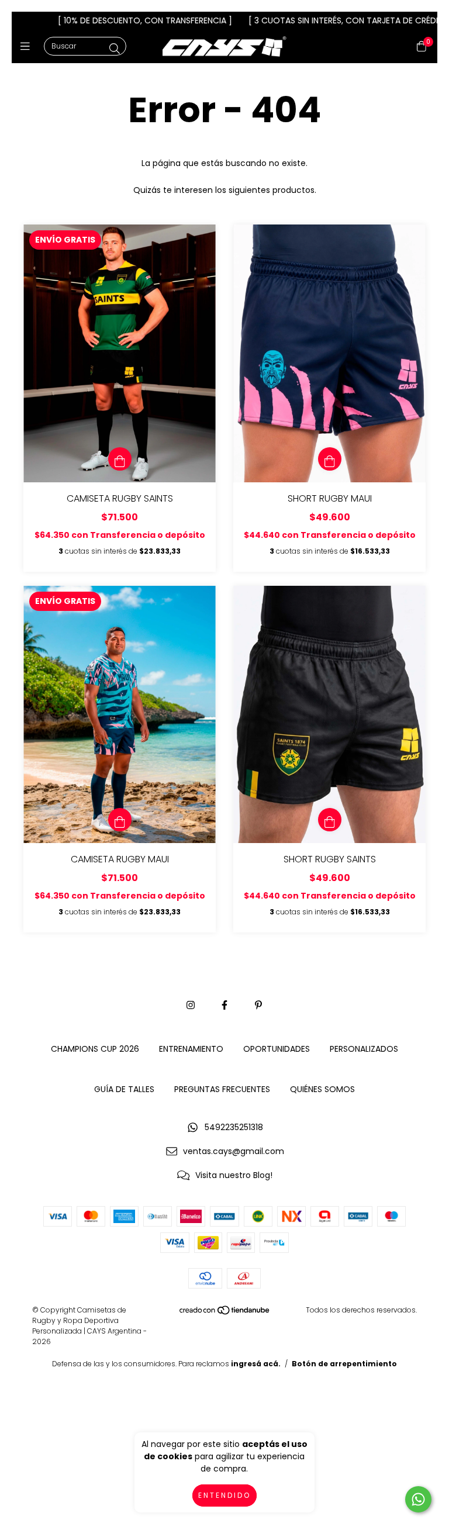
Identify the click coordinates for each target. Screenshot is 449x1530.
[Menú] (28, 46)
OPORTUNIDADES (276, 1049)
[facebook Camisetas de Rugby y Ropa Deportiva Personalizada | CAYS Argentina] (224, 1005)
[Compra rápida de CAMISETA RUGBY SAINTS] (120, 459)
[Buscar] (114, 48)
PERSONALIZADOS (364, 1049)
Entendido (224, 1495)
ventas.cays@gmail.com (233, 1151)
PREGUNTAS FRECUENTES (222, 1089)
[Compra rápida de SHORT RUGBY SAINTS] (329, 819)
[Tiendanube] (225, 1313)
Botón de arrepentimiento (344, 1364)
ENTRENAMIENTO (191, 1049)
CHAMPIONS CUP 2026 (95, 1049)
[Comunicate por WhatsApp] (418, 1499)
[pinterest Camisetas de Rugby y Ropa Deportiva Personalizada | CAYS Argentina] (258, 1005)
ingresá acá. (256, 1364)
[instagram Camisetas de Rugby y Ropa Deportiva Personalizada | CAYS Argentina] (190, 1005)
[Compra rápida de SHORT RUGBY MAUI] (329, 459)
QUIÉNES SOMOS (322, 1089)
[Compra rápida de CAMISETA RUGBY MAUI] (120, 819)
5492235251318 (234, 1127)
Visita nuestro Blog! (233, 1175)
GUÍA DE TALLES (124, 1089)
